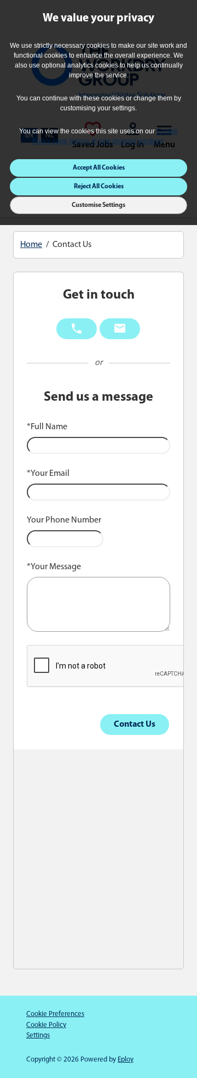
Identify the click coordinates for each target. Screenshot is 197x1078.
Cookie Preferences (55, 1014)
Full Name (47, 427)
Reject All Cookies (99, 186)
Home (31, 244)
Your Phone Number (64, 520)
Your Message (54, 567)
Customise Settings (98, 205)
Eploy (126, 1059)
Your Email (48, 473)
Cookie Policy (46, 1025)
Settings (38, 1035)
